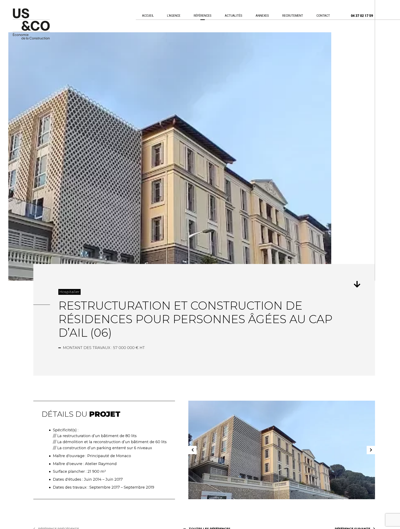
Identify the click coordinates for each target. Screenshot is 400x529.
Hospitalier (69, 292)
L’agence (173, 16)
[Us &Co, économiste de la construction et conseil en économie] (31, 24)
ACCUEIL (148, 16)
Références (202, 16)
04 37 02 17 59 (362, 16)
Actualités (233, 16)
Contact (323, 16)
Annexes (262, 16)
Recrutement (292, 16)
